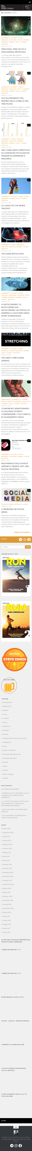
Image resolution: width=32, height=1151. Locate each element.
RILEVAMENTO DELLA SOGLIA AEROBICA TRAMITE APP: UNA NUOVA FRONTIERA (15, 466)
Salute (18, 42)
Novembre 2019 (8, 900)
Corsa (20, 38)
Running (11, 42)
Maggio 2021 (7, 852)
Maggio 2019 (7, 924)
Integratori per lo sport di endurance (15, 738)
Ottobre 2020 (7, 880)
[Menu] (30, 2)
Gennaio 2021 (7, 868)
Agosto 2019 (7, 912)
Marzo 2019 (6, 932)
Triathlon (4, 44)
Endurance (4, 40)
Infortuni (12, 247)
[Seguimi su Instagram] (24, 539)
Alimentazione (5, 399)
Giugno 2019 (7, 920)
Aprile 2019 (6, 928)
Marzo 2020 (6, 892)
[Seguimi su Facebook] (29, 539)
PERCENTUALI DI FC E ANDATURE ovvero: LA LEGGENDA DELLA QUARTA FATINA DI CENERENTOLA (15, 795)
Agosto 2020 (7, 888)
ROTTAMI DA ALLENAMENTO (11, 789)
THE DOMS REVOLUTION (12, 253)
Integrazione (7, 742)
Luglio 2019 (6, 916)
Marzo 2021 (6, 860)
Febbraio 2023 (7, 844)
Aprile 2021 (6, 856)
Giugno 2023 (7, 840)
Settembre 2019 (8, 908)
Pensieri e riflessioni (8, 297)
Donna (26, 196)
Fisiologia (13, 40)
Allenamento (5, 38)
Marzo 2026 (6, 828)
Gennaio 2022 (7, 848)
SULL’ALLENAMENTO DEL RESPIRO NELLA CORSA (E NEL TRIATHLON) (15, 101)
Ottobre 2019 (7, 904)
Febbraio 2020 (7, 896)
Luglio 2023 (6, 836)
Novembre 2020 (8, 876)
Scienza (23, 42)
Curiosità (20, 139)
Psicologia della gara (10, 758)
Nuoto (20, 40)
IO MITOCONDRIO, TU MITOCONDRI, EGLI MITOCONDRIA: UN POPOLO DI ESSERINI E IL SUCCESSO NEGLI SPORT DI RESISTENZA (15, 310)
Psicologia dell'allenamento (12, 754)
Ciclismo (14, 38)
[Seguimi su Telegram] (20, 539)
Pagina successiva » (22, 532)
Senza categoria (8, 774)
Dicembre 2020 (8, 872)
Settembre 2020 (8, 884)
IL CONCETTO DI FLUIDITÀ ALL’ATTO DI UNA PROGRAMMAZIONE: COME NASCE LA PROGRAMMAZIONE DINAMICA (15, 803)
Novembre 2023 (8, 832)
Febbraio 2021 (7, 864)
